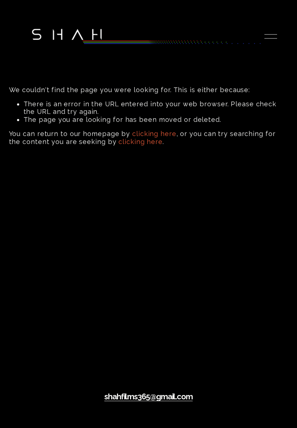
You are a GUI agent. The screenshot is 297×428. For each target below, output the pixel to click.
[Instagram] (148, 416)
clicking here (154, 133)
